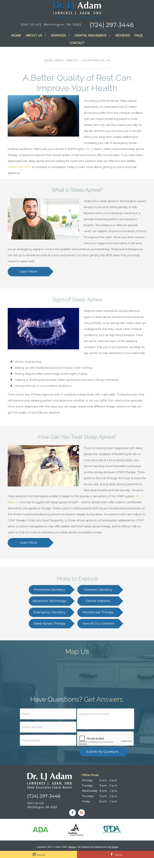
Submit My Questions (102, 751)
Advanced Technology (49, 601)
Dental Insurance (91, 35)
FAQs (138, 35)
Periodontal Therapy (98, 612)
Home (16, 35)
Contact (77, 43)
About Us (34, 35)
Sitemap (72, 847)
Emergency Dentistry (49, 612)
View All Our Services (98, 623)
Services (58, 35)
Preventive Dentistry (49, 589)
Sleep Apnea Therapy (49, 623)
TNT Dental (112, 847)
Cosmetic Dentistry (98, 589)
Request (41, 854)
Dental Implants (98, 601)
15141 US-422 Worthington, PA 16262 (42, 805)
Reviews (122, 35)
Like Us (118, 854)
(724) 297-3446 (112, 25)
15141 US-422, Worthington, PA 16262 (50, 24)
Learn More (28, 271)
